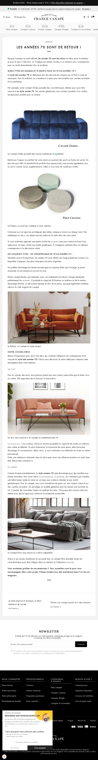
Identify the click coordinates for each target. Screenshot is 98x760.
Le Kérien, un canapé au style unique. (24, 346)
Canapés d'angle (61, 29)
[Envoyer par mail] (52, 585)
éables (60, 153)
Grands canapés (45, 29)
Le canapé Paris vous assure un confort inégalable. (30, 552)
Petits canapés (12, 29)
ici (32, 460)
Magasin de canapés (78, 9)
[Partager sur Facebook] (38, 585)
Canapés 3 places (27, 29)
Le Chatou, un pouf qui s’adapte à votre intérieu (29, 225)
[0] (92, 17)
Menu (7, 17)
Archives (49, 42)
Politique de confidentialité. (55, 653)
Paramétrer (15, 748)
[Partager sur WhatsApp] (31, 585)
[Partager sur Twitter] (45, 585)
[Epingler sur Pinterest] (59, 585)
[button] (4, 756)
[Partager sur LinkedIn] (67, 585)
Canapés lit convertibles (81, 29)
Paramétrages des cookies (15, 736)
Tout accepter (40, 748)
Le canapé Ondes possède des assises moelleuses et (31, 153)
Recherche (20, 17)
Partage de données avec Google (17, 734)
